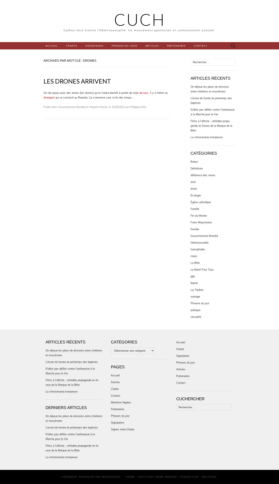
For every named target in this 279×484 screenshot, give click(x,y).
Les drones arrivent (77, 81)
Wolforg (209, 477)
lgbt (193, 276)
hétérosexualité (200, 242)
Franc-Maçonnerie (201, 222)
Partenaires (176, 45)
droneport (49, 97)
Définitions (197, 168)
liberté (194, 283)
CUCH (139, 19)
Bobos (194, 161)
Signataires (94, 45)
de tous (144, 92)
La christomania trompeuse (207, 137)
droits (194, 188)
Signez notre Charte (122, 429)
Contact (201, 45)
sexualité (196, 316)
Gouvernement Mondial (72, 106)
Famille (195, 208)
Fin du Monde (199, 215)
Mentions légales (121, 402)
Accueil (52, 45)
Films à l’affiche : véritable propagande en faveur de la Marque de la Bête (211, 126)
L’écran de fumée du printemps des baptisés (72, 361)
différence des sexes (203, 175)
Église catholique (201, 202)
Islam (194, 256)
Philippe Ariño (138, 106)
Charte (71, 45)
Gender (195, 229)
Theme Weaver (165, 477)
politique (195, 310)
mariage (195, 296)
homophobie (198, 249)
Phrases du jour (124, 45)
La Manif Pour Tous (202, 269)
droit (193, 181)
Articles (152, 45)
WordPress (111, 477)
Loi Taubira (197, 289)
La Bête (195, 262)
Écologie (196, 195)
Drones (104, 106)
